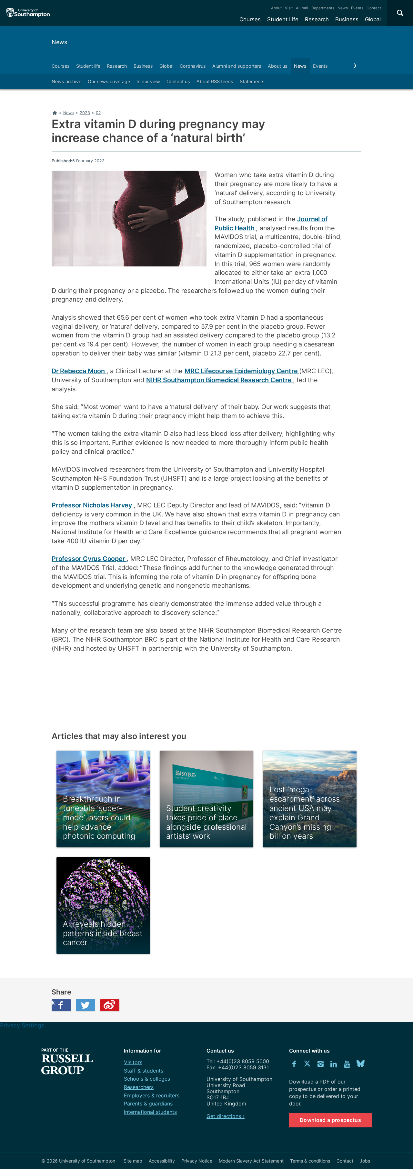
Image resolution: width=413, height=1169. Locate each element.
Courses (250, 19)
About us (277, 66)
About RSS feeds (214, 81)
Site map (133, 1161)
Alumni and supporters (236, 66)
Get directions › (225, 1116)
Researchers (139, 1087)
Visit (289, 8)
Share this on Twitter (85, 1005)
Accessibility (162, 1161)
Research (317, 19)
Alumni (302, 8)
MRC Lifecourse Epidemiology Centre (242, 371)
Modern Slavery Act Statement (251, 1161)
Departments (322, 8)
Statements (252, 81)
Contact (374, 8)
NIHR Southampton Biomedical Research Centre (219, 380)
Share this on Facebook (53, 1002)
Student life (88, 66)
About (276, 8)
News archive (66, 81)
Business (346, 19)
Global (373, 19)
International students (150, 1112)
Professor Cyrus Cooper (89, 559)
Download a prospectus (330, 1120)
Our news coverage (109, 81)
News (342, 8)
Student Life (282, 19)
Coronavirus (193, 66)
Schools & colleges (147, 1078)
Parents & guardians (148, 1103)
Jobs (365, 1161)
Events (357, 8)
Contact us (178, 81)
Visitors (133, 1062)
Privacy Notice (196, 1161)
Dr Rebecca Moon (79, 371)
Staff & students (143, 1070)
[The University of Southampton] (28, 13)
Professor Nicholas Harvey (93, 505)
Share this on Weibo (109, 1005)
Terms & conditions (310, 1161)
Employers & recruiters (151, 1095)
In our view (148, 81)
